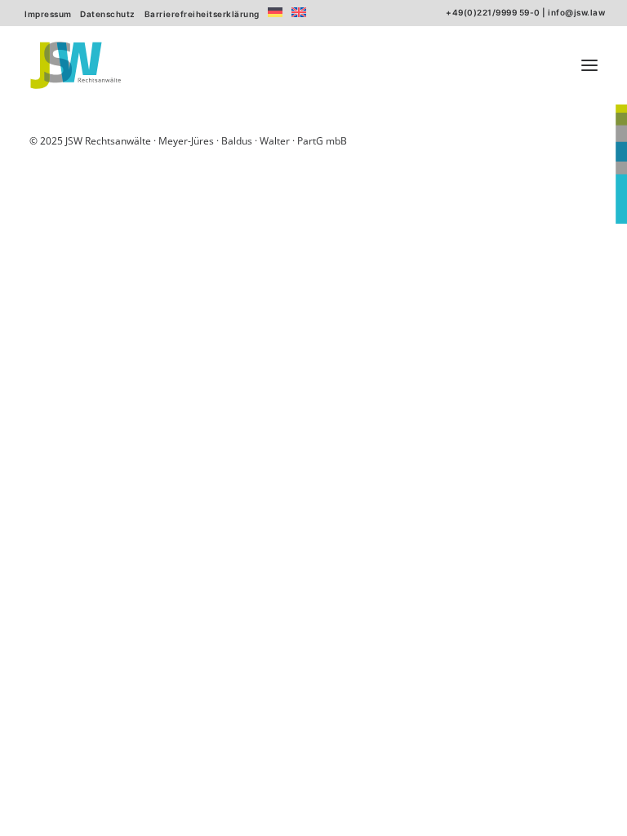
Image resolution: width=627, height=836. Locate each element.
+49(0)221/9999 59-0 (493, 12)
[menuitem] (48, 14)
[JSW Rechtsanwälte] (75, 65)
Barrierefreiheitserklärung (202, 14)
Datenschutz (108, 14)
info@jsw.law (576, 12)
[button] (589, 65)
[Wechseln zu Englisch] (299, 12)
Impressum (48, 14)
